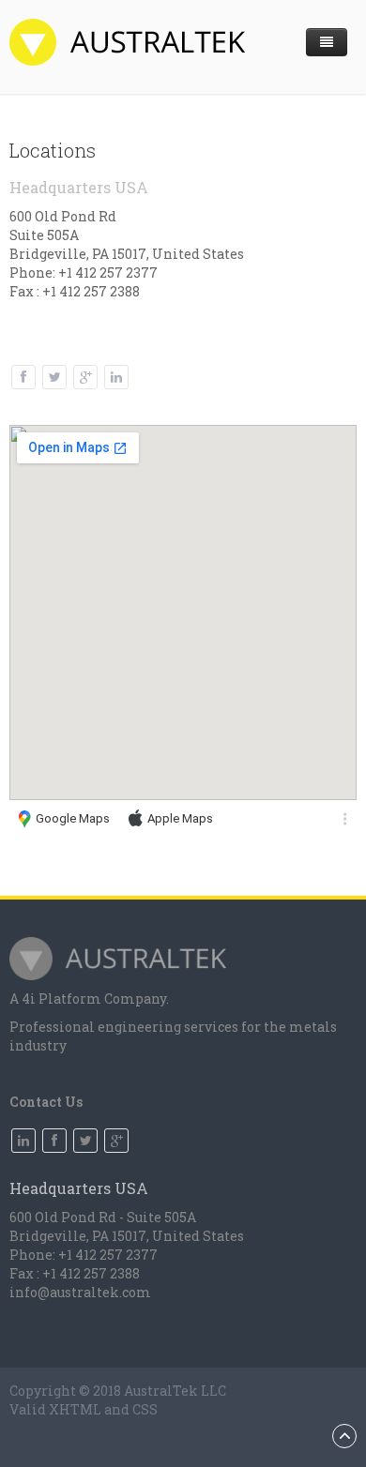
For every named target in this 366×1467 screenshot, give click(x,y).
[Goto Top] (344, 1436)
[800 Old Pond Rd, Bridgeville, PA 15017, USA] (345, 819)
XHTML (75, 1409)
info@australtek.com (80, 1292)
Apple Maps (179, 818)
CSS (145, 1409)
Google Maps (71, 818)
